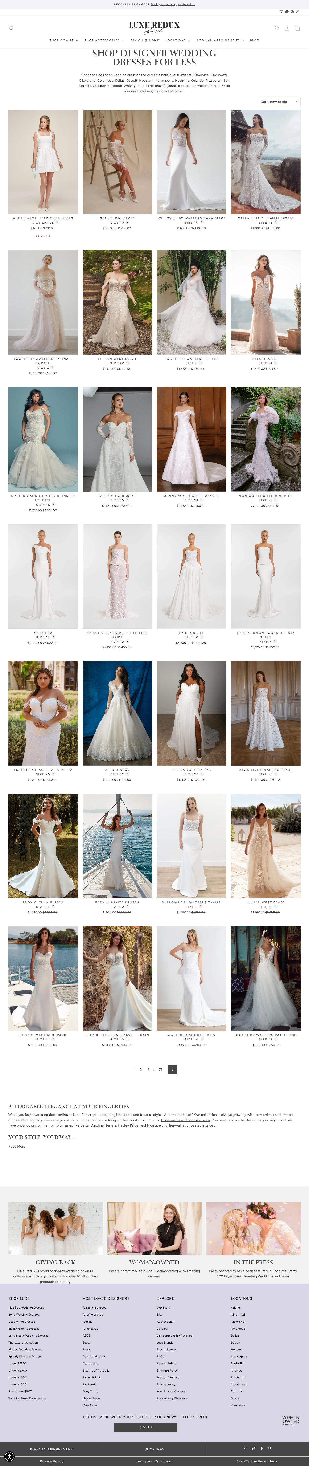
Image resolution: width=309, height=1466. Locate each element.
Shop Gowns (62, 40)
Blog (255, 40)
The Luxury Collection (23, 1342)
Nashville (182, 80)
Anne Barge (90, 1328)
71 (160, 1070)
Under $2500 (17, 1363)
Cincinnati (218, 75)
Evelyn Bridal (91, 1377)
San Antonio (239, 1384)
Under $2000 (17, 1370)
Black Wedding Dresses (23, 1328)
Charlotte (201, 75)
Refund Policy (166, 1363)
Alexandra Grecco (94, 1307)
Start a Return (166, 1349)
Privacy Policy (166, 1384)
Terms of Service (168, 1377)
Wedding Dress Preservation (27, 1398)
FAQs (160, 1356)
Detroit (131, 80)
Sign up (146, 1427)
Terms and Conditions (154, 1461)
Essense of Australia (96, 1370)
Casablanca (90, 1363)
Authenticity (165, 1321)
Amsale (87, 1321)
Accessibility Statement (172, 1398)
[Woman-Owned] (154, 1228)
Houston (146, 80)
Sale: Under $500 (20, 1391)
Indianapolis (163, 80)
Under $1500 (17, 1377)
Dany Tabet (90, 1391)
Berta (86, 1349)
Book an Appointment (219, 40)
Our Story (163, 1307)
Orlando (197, 80)
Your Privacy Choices (171, 1391)
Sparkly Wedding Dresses (25, 1356)
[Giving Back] (55, 1228)
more (285, 1276)
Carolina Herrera (94, 1356)
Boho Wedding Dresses (23, 1314)
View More (90, 1405)
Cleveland (87, 80)
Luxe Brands (165, 1342)
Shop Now (154, 1449)
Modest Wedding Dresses (25, 1349)
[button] (9, 1456)
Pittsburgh (214, 80)
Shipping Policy (167, 1370)
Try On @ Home (145, 40)
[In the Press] (253, 1228)
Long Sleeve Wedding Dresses (28, 1335)
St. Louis (100, 86)
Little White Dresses (21, 1321)
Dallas (119, 80)
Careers (162, 1328)
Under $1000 (17, 1384)
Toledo (116, 86)
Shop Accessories (102, 40)
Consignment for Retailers (174, 1335)
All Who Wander (93, 1314)
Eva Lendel (90, 1384)
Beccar (87, 1342)
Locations (177, 40)
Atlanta (186, 75)
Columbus (105, 80)
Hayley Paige (91, 1398)
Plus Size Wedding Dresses (26, 1307)
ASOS (87, 1335)
